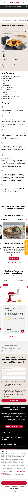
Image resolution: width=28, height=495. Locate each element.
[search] (5, 2)
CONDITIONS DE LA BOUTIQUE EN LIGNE (11, 438)
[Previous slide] (5, 295)
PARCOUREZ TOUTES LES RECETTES (14, 215)
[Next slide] (24, 295)
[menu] (2, 2)
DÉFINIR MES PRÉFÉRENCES (13, 492)
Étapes (14, 20)
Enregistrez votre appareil (14, 426)
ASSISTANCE (5, 432)
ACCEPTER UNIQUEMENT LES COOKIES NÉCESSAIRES (14, 487)
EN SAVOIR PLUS (14, 258)
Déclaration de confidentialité (18, 365)
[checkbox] (2, 382)
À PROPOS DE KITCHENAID (10, 444)
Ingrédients (9, 20)
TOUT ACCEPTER (14, 483)
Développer (6, 387)
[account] (23, 2)
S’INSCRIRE (15, 400)
